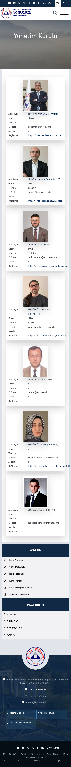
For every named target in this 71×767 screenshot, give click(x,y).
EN (64, 3)
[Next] (4, 3)
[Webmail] (34, 3)
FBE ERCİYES (14, 628)
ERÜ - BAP (12, 621)
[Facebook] (29, 3)
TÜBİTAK (12, 614)
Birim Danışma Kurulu (20, 587)
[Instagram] (19, 3)
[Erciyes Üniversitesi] (15, 13)
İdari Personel (16, 573)
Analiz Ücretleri (46, 712)
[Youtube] (9, 3)
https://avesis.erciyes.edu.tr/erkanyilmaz (48, 265)
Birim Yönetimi (16, 560)
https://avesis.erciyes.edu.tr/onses (45, 200)
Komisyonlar (15, 580)
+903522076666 (37, 689)
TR (57, 3)
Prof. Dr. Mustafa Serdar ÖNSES (44, 179)
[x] (24, 3)
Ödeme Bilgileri (16, 712)
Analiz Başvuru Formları (19, 722)
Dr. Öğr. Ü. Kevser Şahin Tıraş (43, 444)
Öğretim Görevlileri (19, 594)
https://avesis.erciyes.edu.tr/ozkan (45, 135)
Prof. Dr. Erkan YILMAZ (40, 244)
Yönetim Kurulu (17, 566)
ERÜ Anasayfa (44, 3)
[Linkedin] (14, 3)
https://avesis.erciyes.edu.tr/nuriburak (47, 335)
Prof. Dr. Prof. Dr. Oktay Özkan (43, 113)
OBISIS (11, 635)
